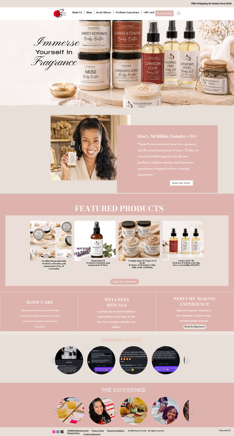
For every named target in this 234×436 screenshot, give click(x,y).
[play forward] (187, 360)
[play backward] (53, 360)
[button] (178, 12)
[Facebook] (58, 431)
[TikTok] (62, 431)
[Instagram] (54, 431)
